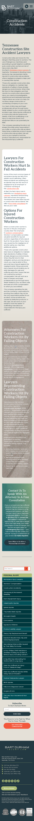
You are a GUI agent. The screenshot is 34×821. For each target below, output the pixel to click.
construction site (13, 188)
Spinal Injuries (9, 607)
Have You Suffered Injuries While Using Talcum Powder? (16, 673)
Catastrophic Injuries (11, 603)
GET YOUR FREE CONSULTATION (17, 725)
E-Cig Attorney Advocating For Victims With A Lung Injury (15, 660)
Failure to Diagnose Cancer (14, 687)
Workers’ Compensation (12, 584)
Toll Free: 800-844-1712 (11, 765)
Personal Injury (11, 575)
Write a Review (9, 788)
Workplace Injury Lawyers (19, 70)
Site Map (21, 799)
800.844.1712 (12, 517)
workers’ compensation (14, 233)
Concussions (8, 620)
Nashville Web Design (15, 802)
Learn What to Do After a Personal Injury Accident (17, 542)
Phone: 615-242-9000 (11, 767)
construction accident (13, 408)
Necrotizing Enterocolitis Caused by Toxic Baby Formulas (16, 645)
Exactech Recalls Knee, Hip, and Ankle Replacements (15, 639)
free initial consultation (17, 203)
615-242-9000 (13, 515)
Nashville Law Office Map (12, 771)
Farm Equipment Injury (12, 599)
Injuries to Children (11, 625)
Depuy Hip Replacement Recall (15, 633)
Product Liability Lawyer (12, 629)
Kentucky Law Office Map (12, 773)
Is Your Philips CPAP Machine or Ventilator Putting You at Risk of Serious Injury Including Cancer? (16, 653)
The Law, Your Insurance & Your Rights (15, 696)
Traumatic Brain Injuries (12, 612)
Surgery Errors (9, 691)
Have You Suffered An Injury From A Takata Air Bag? (14, 666)
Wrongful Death (10, 616)
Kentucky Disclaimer (13, 799)
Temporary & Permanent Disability (13, 593)
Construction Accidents (12, 588)
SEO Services (25, 802)
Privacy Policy (28, 799)
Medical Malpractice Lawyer (14, 678)
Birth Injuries (8, 682)
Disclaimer (4, 799)
